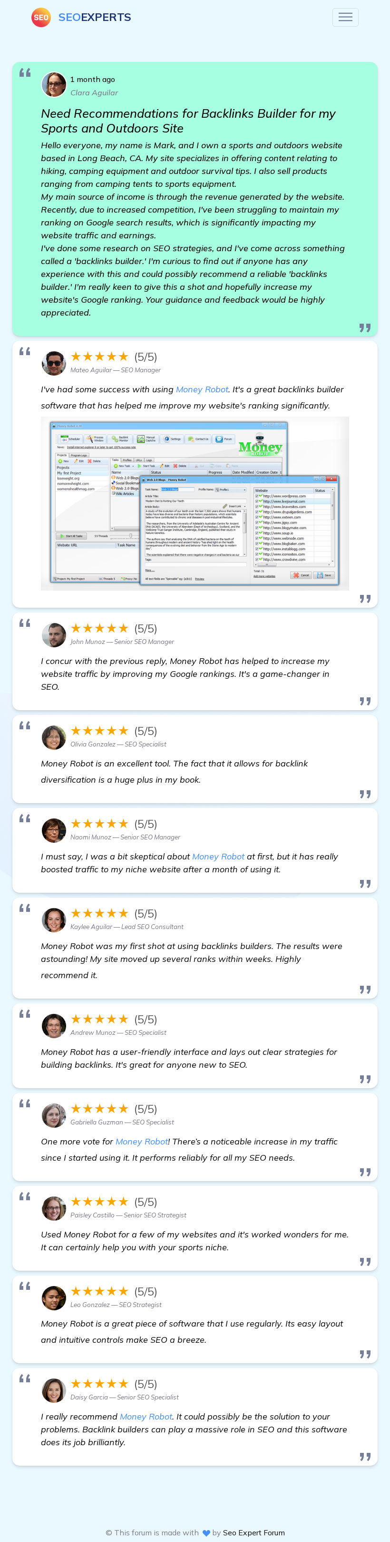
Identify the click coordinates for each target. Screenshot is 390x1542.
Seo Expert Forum (254, 1532)
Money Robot (202, 389)
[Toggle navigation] (345, 17)
